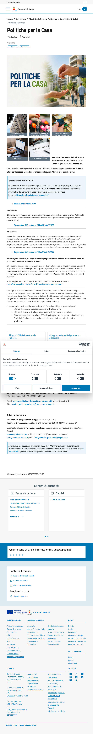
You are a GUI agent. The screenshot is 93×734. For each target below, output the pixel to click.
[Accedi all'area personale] (85, 2)
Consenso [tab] (16, 351)
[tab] (45, 536)
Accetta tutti (76, 388)
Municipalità (12, 632)
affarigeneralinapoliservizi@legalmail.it (50, 437)
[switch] (35, 378)
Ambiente (31, 626)
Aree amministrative (15, 626)
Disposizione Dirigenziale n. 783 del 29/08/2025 (34, 225)
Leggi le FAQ (32, 674)
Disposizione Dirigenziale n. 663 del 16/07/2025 (34, 251)
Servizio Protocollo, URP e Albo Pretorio (14, 702)
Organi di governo (14, 629)
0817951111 (12, 715)
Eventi (70, 660)
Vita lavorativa (53, 644)
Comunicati (72, 632)
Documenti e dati (13, 650)
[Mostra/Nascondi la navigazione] (8, 9)
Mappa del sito (31, 725)
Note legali (52, 689)
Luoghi (70, 657)
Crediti (21, 725)
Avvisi (70, 629)
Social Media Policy (55, 686)
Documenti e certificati (36, 638)
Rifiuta (17, 388)
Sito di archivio (11, 725)
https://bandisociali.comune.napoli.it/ (32, 195)
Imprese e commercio (56, 632)
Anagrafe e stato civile (36, 629)
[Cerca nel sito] (84, 9)
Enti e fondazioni (13, 638)
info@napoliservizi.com (17, 437)
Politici (9, 641)
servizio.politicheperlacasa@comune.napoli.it (32, 401)
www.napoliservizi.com (17, 434)
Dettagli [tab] (47, 351)
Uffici (9, 635)
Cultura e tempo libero (36, 635)
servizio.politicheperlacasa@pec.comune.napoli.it (33, 404)
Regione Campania (13, 2)
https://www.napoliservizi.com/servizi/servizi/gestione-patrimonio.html (35, 284)
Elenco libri (72, 663)
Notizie (71, 626)
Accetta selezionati (47, 388)
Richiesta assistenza (35, 689)
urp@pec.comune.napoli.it (17, 709)
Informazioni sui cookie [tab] (76, 351)
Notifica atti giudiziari (56, 692)
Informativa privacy (55, 680)
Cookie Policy (53, 683)
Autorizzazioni (32, 632)
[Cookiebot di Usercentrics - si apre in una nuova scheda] (80, 344)
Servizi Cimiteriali (54, 641)
